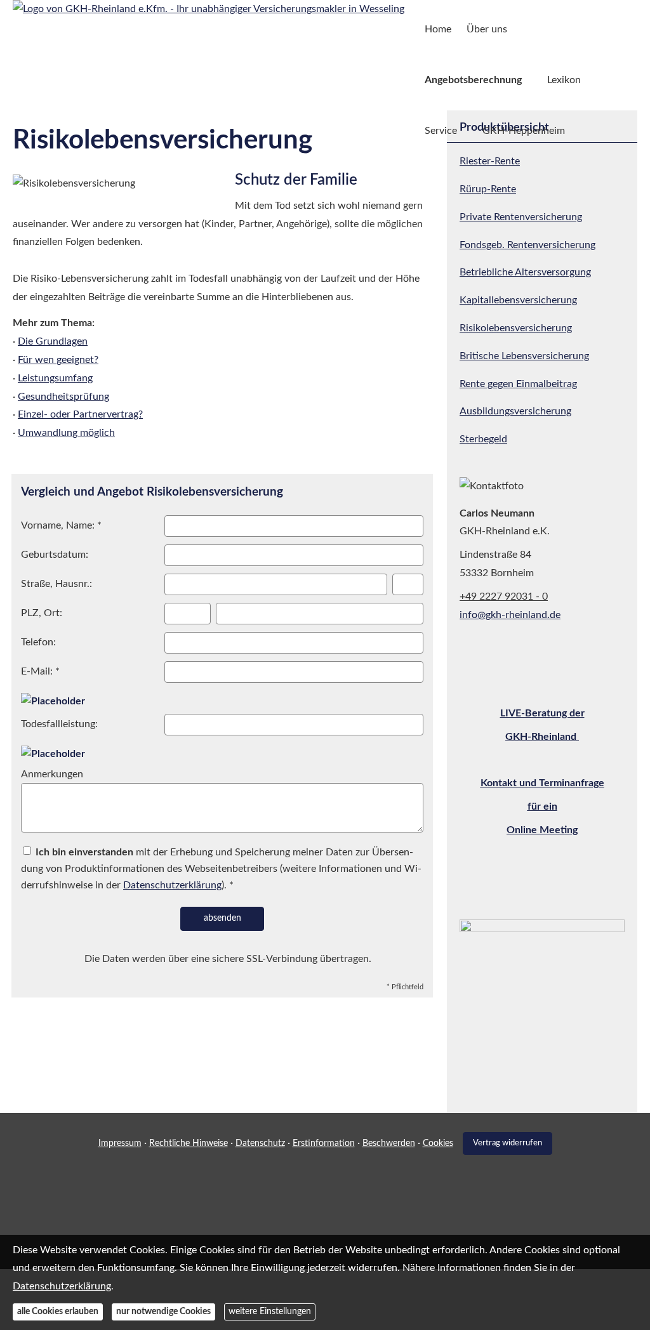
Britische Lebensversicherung (524, 356)
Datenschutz (260, 1143)
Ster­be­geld (483, 439)
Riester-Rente (490, 161)
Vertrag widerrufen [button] (507, 1143)
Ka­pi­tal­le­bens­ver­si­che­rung (518, 300)
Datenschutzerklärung (62, 1286)
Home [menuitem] (438, 29)
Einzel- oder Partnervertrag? (80, 414)
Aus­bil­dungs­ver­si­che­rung (515, 411)
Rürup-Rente (488, 189)
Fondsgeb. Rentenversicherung (527, 245)
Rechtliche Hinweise (188, 1143)
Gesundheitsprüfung (63, 397)
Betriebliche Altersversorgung (525, 272)
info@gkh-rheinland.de (510, 615)
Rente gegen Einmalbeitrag (518, 384)
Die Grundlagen (53, 341)
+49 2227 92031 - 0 (504, 596)
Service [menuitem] (441, 131)
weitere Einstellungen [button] (270, 1311)
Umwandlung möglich (66, 433)
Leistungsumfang (55, 378)
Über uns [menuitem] (487, 29)
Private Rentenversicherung (521, 217)
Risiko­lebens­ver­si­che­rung (516, 328)
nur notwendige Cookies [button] (163, 1311)
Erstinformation (324, 1143)
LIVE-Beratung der (542, 713)
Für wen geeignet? (58, 360)
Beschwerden (388, 1143)
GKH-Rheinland (542, 737)
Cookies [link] (438, 1143)
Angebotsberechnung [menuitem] (473, 80)
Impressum (120, 1143)
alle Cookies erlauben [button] (57, 1311)
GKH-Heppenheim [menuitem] (523, 131)
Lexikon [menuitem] (564, 80)
